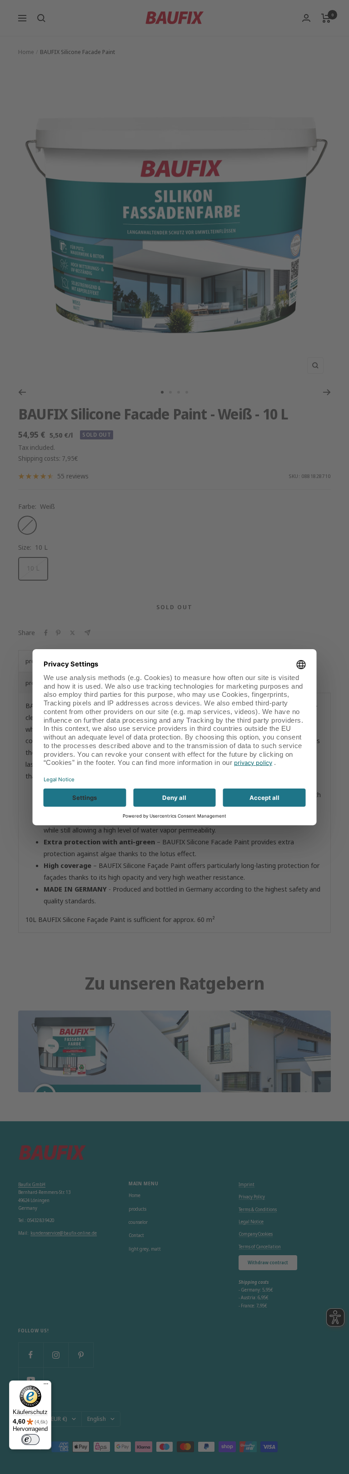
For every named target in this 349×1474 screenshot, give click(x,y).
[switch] (30, 1439)
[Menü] (45, 1385)
